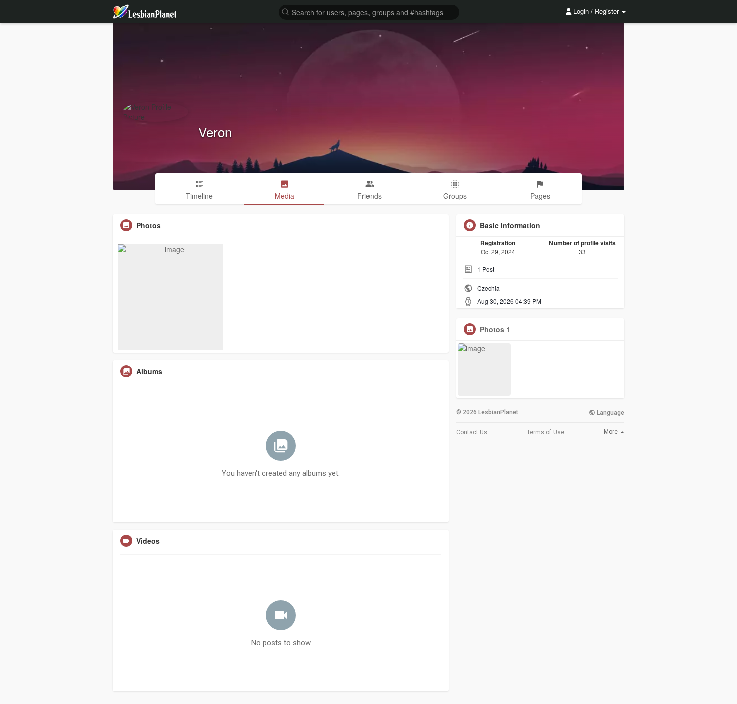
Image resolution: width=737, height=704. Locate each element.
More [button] (611, 431)
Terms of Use (545, 432)
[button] (369, 11)
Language (609, 413)
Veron (215, 131)
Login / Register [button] (596, 11)
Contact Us (471, 432)
